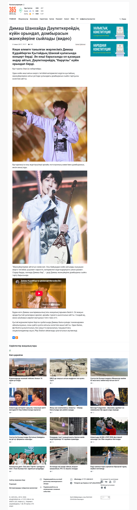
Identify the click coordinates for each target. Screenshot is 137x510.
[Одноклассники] (16, 337)
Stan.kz (26, 69)
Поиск (123, 19)
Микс (73, 19)
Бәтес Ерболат (81, 44)
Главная (12, 19)
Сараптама (44, 19)
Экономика (34, 19)
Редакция (12, 484)
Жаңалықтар (23, 19)
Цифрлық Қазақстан (87, 19)
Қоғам (51, 19)
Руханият (59, 19)
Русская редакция (15, 4)
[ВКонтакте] (13, 337)
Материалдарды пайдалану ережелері (22, 488)
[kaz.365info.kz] (14, 11)
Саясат (66, 19)
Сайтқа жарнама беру (17, 480)
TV (77, 19)
